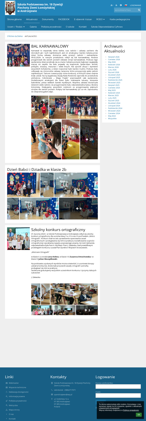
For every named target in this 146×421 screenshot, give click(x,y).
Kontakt (12, 418)
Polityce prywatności (131, 410)
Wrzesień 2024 (114, 110)
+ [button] (112, 5)
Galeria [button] (33, 27)
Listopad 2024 (114, 105)
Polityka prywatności (18, 400)
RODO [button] (99, 19)
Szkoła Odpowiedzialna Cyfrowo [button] (107, 27)
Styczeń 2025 (113, 100)
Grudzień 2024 (114, 103)
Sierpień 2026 (113, 57)
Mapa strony (14, 409)
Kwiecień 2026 (114, 64)
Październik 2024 (115, 108)
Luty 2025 (112, 98)
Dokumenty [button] (48, 19)
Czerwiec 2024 (114, 113)
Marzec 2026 (113, 67)
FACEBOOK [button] (64, 19)
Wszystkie (112, 118)
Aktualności (31, 36)
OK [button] (139, 415)
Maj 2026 (112, 62)
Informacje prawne (17, 396)
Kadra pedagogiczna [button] (120, 19)
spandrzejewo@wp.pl (63, 394)
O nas (11, 414)
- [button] (117, 5)
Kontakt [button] (83, 27)
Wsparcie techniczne (17, 387)
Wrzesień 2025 (114, 82)
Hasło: (98, 392)
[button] (120, 5)
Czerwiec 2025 (114, 87)
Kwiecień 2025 (114, 92)
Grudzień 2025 (114, 75)
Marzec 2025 (113, 95)
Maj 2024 (112, 116)
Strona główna (15, 36)
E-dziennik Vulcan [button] (83, 19)
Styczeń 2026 (113, 72)
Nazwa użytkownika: (104, 383)
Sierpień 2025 (113, 85)
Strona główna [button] (14, 19)
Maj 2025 (112, 90)
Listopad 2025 (114, 77)
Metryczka (13, 405)
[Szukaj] (139, 10)
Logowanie (135, 5)
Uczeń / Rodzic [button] (15, 27)
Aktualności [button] (31, 19)
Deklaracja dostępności (18, 392)
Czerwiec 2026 (114, 59)
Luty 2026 (112, 69)
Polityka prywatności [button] (51, 27)
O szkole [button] (70, 27)
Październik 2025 (115, 80)
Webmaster (14, 383)
